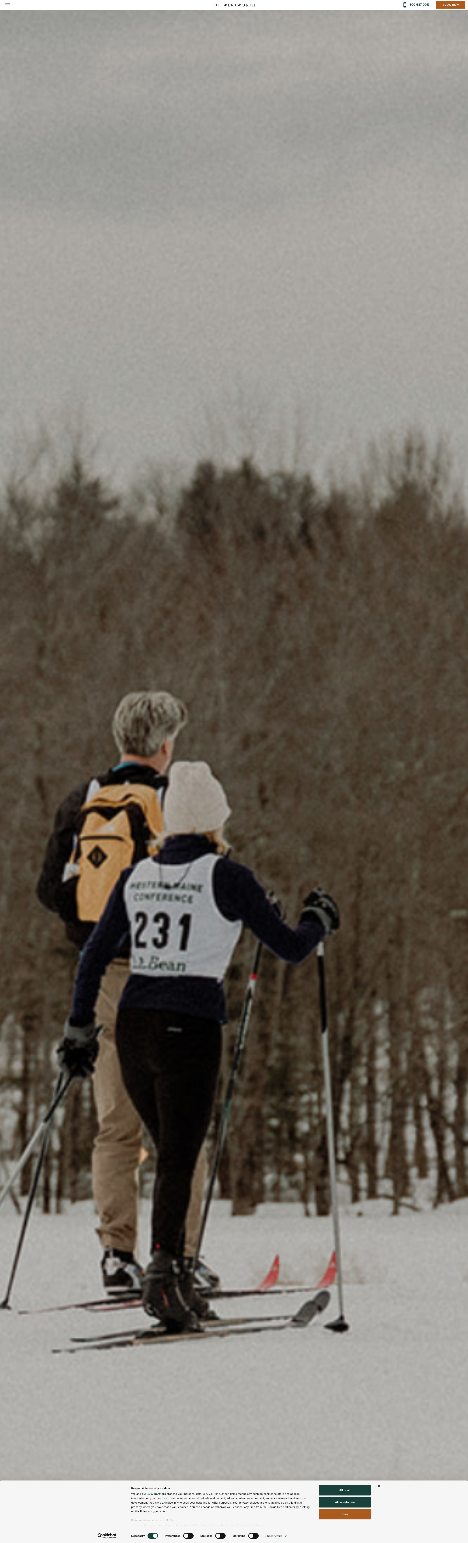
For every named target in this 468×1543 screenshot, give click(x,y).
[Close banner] (379, 1486)
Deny (344, 1514)
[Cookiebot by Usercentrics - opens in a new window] (107, 1536)
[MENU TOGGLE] (7, 5)
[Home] (234, 5)
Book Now (450, 5)
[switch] (188, 1536)
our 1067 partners (154, 1493)
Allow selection (345, 1502)
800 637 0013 (419, 4)
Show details (273, 1535)
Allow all (344, 1490)
